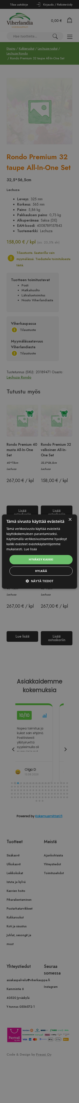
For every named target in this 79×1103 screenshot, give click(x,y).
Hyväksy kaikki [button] (41, 560)
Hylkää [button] (41, 571)
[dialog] (39, 551)
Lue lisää (30, 549)
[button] (39, 581)
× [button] (70, 519)
